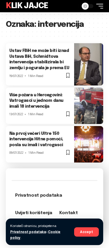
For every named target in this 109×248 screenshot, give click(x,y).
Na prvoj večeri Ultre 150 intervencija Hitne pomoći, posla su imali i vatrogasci (36, 139)
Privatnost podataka (28, 232)
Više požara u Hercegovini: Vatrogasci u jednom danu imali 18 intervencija (36, 101)
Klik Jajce (27, 6)
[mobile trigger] (98, 6)
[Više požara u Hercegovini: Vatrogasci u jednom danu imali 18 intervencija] (88, 106)
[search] (72, 6)
